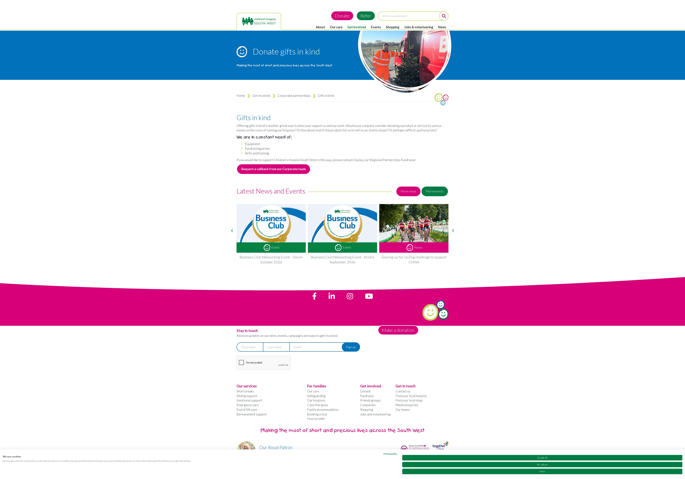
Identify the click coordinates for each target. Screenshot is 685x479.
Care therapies (317, 405)
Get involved (356, 27)
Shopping (392, 27)
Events (376, 27)
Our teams (402, 409)
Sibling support (247, 396)
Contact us (402, 391)
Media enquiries (406, 405)
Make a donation (398, 330)
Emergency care (248, 405)
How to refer (316, 419)
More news (408, 191)
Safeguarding (316, 396)
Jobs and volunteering (375, 414)
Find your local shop (409, 400)
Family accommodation (322, 409)
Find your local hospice (411, 396)
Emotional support (249, 400)
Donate (342, 16)
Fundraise (367, 396)
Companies (368, 405)
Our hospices (316, 400)
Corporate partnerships (293, 95)
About (320, 27)
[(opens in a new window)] (314, 296)
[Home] (259, 21)
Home (241, 95)
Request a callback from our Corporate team (273, 169)
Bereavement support (252, 414)
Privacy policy (390, 453)
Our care (336, 27)
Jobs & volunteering (418, 27)
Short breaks (245, 391)
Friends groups (370, 400)
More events (435, 191)
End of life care (247, 409)
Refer (365, 16)
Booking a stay (317, 414)
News (442, 27)
